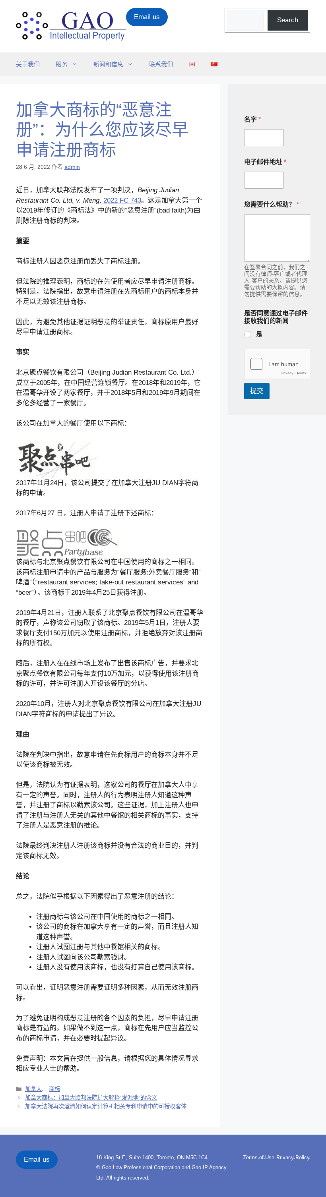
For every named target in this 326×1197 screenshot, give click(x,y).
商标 (54, 1089)
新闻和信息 (108, 64)
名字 (252, 119)
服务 (62, 64)
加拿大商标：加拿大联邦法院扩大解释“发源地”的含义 (91, 1098)
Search (287, 20)
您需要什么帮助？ (271, 204)
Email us (147, 17)
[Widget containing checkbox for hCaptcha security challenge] (277, 364)
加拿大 (33, 1089)
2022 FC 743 (122, 200)
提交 (257, 391)
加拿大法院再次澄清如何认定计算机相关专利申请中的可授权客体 (105, 1106)
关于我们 (28, 64)
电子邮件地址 (265, 162)
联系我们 (161, 64)
